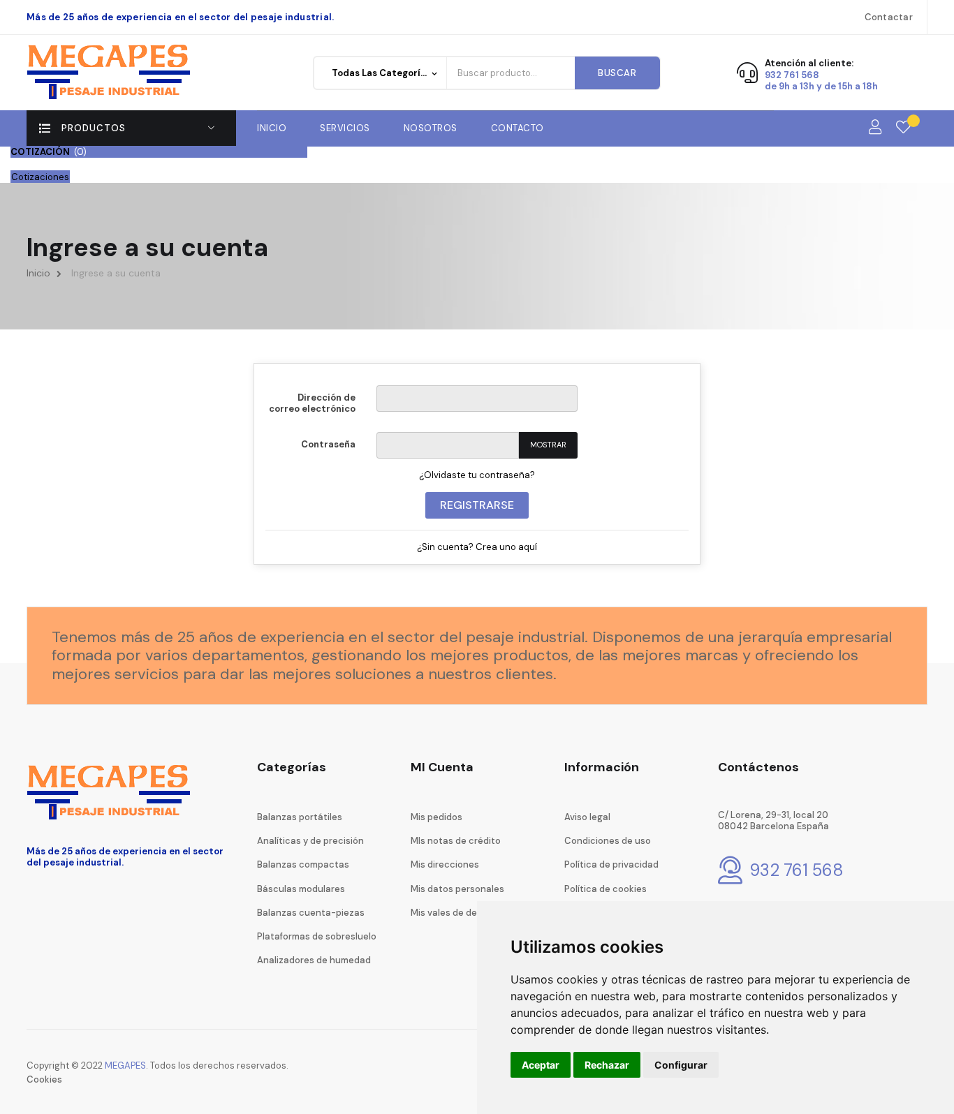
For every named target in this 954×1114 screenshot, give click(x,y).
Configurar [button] (680, 1065)
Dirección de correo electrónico (312, 403)
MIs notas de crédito (456, 841)
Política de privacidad (611, 864)
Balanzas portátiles (299, 817)
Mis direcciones (445, 864)
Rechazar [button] (607, 1065)
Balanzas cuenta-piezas (311, 913)
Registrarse (477, 505)
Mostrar (548, 445)
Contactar (889, 17)
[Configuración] (875, 127)
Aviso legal (587, 817)
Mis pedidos (436, 817)
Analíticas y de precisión (310, 841)
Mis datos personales (457, 889)
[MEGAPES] (111, 72)
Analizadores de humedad (314, 960)
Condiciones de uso (607, 841)
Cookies (44, 1079)
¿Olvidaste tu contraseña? (477, 475)
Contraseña (328, 444)
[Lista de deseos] (903, 127)
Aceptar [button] (540, 1065)
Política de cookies (605, 889)
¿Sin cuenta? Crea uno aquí (477, 547)
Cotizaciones (40, 177)
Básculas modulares (301, 889)
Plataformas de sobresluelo (316, 936)
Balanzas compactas (303, 864)
